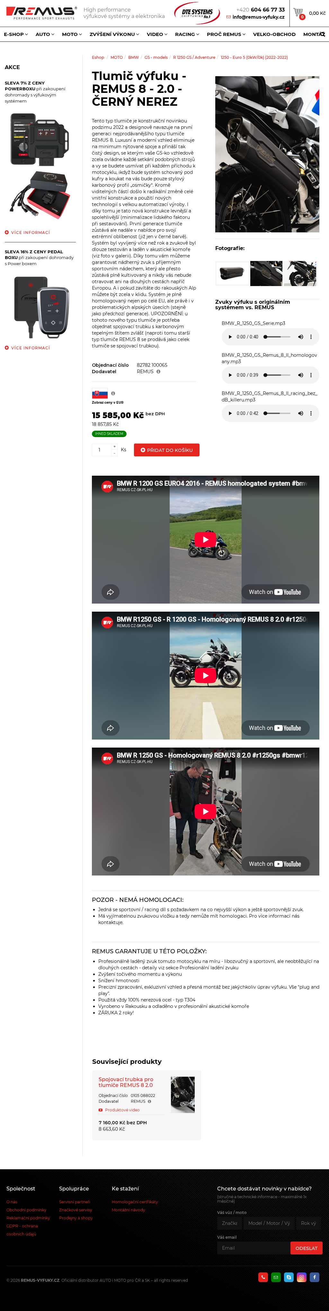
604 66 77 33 (260, 10)
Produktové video (122, 1110)
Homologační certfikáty (135, 1201)
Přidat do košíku (170, 450)
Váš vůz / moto (232, 1212)
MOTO (117, 57)
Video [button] (155, 34)
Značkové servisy (75, 1210)
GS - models (156, 57)
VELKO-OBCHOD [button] (274, 34)
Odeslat (306, 1248)
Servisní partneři (74, 1201)
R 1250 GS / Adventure (194, 57)
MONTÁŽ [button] (314, 34)
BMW (133, 57)
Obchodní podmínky (26, 1210)
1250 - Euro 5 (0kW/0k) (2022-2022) (254, 57)
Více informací (30, 232)
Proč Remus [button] (224, 34)
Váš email (227, 1237)
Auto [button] (43, 34)
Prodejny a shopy (76, 1218)
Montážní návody (128, 1210)
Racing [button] (185, 34)
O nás (11, 1201)
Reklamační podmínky (28, 1218)
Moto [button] (70, 34)
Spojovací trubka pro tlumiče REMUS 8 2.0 (126, 1082)
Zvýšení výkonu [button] (112, 34)
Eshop (98, 57)
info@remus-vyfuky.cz (259, 17)
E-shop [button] (14, 34)
